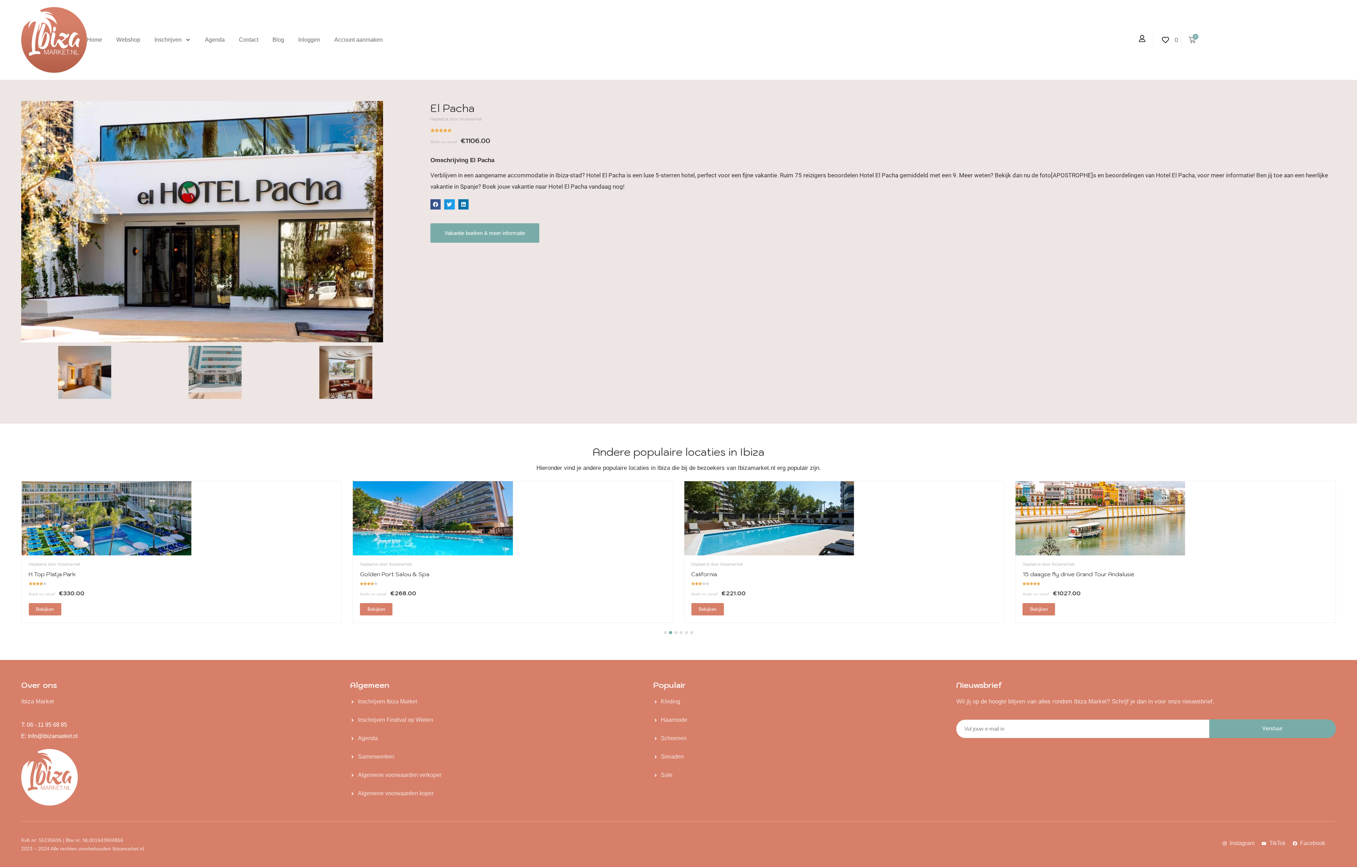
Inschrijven (168, 40)
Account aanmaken (358, 40)
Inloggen (309, 40)
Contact (248, 40)
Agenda (215, 40)
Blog (278, 40)
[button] (435, 204)
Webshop (128, 40)
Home (94, 40)
